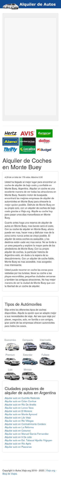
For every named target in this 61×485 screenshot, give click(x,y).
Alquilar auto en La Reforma (19, 427)
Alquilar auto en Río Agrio (18, 443)
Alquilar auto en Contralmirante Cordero (25, 424)
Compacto (27, 340)
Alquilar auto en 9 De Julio (18, 437)
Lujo (10, 369)
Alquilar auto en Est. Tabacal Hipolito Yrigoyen (28, 440)
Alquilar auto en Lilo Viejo (18, 417)
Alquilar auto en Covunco (18, 430)
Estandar (27, 354)
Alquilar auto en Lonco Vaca (19, 407)
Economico (10, 340)
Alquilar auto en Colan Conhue (20, 401)
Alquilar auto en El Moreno (18, 411)
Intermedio (45, 340)
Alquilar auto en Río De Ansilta (20, 404)
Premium (10, 354)
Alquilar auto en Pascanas (18, 446)
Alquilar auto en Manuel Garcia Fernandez (26, 433)
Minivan (28, 369)
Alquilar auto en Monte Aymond (21, 414)
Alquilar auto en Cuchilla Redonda (22, 398)
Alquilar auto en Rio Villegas (19, 420)
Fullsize (45, 354)
